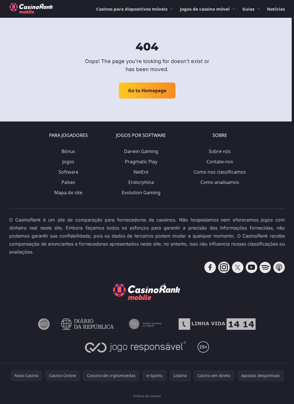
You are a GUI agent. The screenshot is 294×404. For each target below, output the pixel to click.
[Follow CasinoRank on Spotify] (265, 267)
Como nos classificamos (220, 172)
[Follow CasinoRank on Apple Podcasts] (279, 267)
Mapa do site (68, 192)
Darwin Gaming (141, 151)
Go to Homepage (147, 90)
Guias (248, 9)
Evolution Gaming (141, 192)
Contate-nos (219, 161)
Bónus (68, 151)
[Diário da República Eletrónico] (87, 324)
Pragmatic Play (141, 161)
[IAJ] (146, 324)
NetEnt (141, 172)
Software (68, 172)
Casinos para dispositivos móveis (131, 9)
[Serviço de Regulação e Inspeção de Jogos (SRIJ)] (44, 324)
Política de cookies (147, 396)
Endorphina (141, 182)
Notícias (276, 9)
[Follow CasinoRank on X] (237, 267)
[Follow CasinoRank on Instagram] (224, 267)
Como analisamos (219, 182)
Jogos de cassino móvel (205, 9)
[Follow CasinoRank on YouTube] (251, 267)
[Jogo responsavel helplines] (135, 347)
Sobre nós (220, 151)
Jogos (68, 161)
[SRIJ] (217, 324)
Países (68, 182)
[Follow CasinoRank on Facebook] (210, 267)
